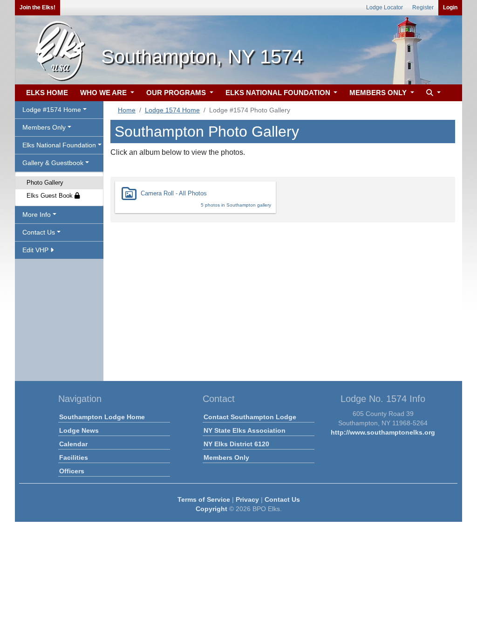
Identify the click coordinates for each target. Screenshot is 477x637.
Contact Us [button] (38, 232)
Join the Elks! (37, 7)
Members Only (226, 457)
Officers (71, 471)
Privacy (247, 499)
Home (127, 110)
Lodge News (79, 430)
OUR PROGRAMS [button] (177, 93)
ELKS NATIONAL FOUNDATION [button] (278, 93)
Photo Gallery (45, 182)
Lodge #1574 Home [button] (51, 109)
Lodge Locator (384, 7)
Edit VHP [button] (36, 250)
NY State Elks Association (245, 430)
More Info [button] (36, 214)
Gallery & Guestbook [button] (52, 162)
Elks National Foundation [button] (59, 145)
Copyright (211, 508)
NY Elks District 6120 (236, 444)
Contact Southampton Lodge (250, 417)
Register (423, 7)
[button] (432, 93)
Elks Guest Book (51, 195)
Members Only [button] (44, 127)
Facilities (73, 457)
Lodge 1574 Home (172, 110)
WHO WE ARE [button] (104, 93)
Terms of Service (203, 499)
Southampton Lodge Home (102, 417)
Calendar (73, 444)
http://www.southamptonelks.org (383, 432)
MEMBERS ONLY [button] (379, 93)
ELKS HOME (47, 93)
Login (450, 7)
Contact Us (282, 499)
